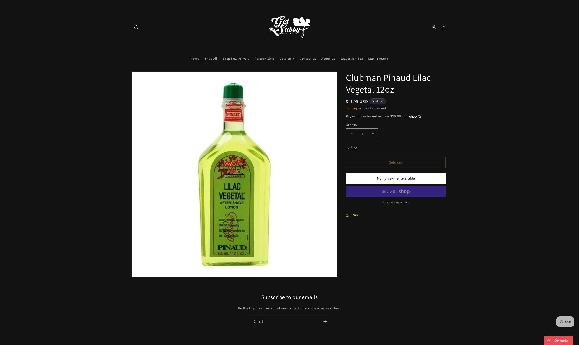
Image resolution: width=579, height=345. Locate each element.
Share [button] (355, 215)
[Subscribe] (325, 321)
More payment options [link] (396, 202)
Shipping (352, 108)
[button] (136, 27)
